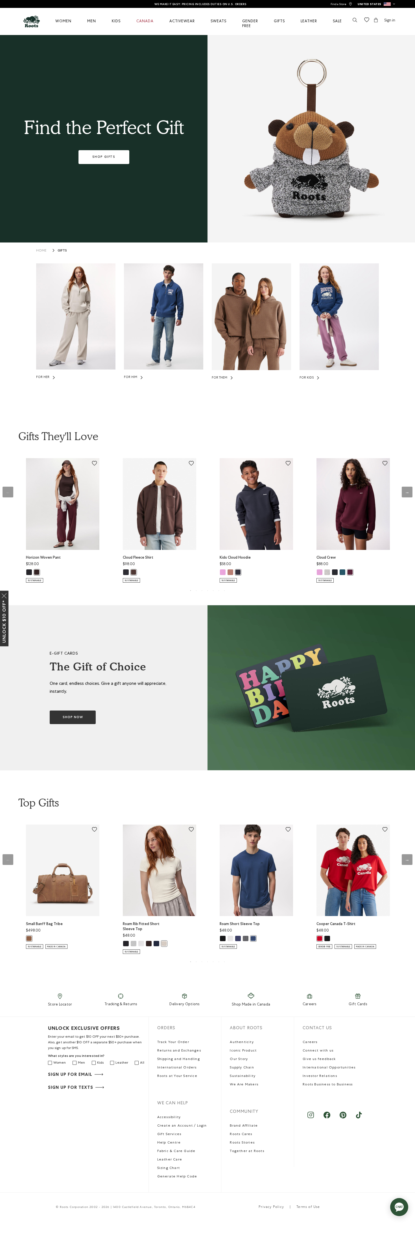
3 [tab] (202, 590)
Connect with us (318, 1051)
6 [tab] (219, 590)
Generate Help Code (177, 1177)
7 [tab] (224, 590)
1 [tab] (190, 590)
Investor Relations (320, 1076)
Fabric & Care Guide (176, 1151)
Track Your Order (173, 1042)
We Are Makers (244, 1085)
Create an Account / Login (182, 1126)
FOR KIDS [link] (307, 377)
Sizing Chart (168, 1168)
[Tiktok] (358, 1118)
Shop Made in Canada (251, 1005)
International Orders (177, 1068)
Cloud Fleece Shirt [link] (138, 557)
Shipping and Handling (178, 1059)
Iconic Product (243, 1051)
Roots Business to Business (328, 1085)
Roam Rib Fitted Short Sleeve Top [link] (141, 926)
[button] (376, 4)
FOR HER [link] (42, 377)
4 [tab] (207, 590)
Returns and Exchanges (179, 1051)
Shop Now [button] (73, 717)
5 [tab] (213, 590)
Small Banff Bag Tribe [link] (44, 924)
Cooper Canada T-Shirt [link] (335, 924)
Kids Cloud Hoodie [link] (235, 557)
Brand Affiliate (244, 1126)
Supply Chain (242, 1068)
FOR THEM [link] (219, 377)
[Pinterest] (342, 1118)
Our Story (239, 1059)
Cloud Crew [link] (326, 557)
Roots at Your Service (177, 1076)
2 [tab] (196, 590)
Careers (309, 1004)
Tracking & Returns (120, 1004)
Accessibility (169, 1117)
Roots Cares (241, 1134)
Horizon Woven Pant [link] (43, 557)
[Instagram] (310, 1118)
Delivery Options (184, 1004)
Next (407, 492)
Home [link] (41, 251)
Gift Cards (358, 1004)
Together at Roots (247, 1151)
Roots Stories (242, 1143)
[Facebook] (326, 1118)
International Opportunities (329, 1068)
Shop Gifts (103, 157)
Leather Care (169, 1160)
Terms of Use (308, 1207)
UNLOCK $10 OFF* (4, 621)
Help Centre (169, 1143)
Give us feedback (319, 1059)
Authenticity (242, 1042)
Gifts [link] (62, 250)
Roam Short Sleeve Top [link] (240, 924)
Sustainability (242, 1076)
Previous (8, 492)
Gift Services (169, 1134)
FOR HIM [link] (130, 377)
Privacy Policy (271, 1207)
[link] (341, 4)
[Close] (4, 594)
